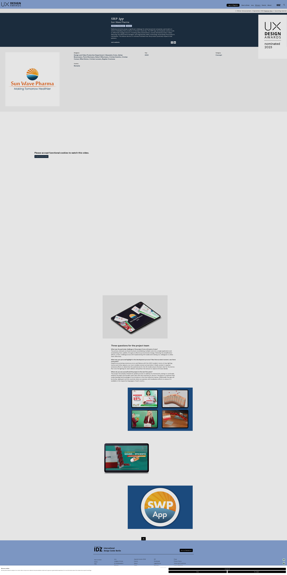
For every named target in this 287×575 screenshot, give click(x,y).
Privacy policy (163, 567)
